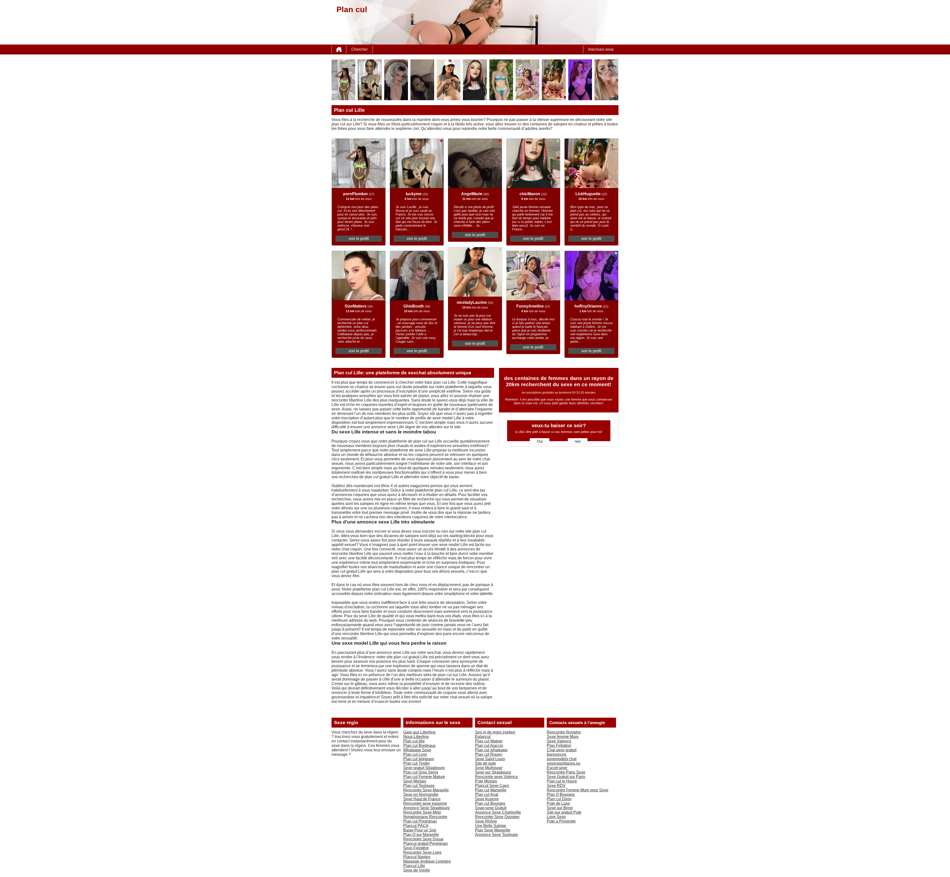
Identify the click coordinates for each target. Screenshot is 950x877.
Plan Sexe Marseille (492, 830)
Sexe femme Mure (563, 737)
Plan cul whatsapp (491, 750)
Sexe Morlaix (414, 781)
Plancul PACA (415, 826)
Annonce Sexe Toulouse (496, 834)
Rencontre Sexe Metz (422, 812)
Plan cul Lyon (415, 754)
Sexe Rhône (486, 821)
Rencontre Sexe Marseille (426, 790)
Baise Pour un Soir (419, 830)
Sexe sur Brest (559, 808)
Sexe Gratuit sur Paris (566, 777)
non (578, 441)
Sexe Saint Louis (490, 759)
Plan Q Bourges (561, 794)
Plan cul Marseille (490, 790)
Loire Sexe (556, 817)
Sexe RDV (556, 785)
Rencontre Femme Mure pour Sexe (577, 790)
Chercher (359, 49)
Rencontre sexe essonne (425, 803)
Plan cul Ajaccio (489, 745)
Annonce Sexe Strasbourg (426, 808)
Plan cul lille (414, 741)
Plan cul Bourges (490, 803)
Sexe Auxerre (487, 799)
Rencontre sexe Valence (496, 777)
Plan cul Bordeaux (419, 745)
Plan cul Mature (488, 741)
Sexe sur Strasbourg (493, 772)
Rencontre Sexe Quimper (497, 817)
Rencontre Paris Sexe (566, 772)
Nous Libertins (416, 737)
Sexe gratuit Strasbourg (424, 768)
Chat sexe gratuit (561, 750)
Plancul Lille (414, 866)
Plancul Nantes (416, 857)
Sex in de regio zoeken (495, 732)
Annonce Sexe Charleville (498, 812)
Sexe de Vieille (416, 870)
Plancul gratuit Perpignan (425, 843)
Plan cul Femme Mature (424, 777)
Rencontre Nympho (564, 732)
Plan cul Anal (486, 794)
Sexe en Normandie (420, 794)
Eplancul (483, 737)
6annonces (556, 754)
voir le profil (359, 239)
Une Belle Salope (490, 826)
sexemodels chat (561, 759)
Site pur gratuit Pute (564, 812)
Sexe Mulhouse (488, 768)
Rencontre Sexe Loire (422, 852)
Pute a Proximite (561, 821)
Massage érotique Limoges (427, 861)
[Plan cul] (339, 49)
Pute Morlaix (486, 781)
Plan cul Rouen (488, 754)
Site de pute (485, 763)
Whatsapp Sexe (417, 750)
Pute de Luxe (558, 803)
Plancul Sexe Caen (492, 785)
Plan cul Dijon (559, 799)
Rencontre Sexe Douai (423, 839)
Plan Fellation (559, 745)
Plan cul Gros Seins (420, 772)
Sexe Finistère (416, 848)
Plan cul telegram (418, 759)
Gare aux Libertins (419, 732)
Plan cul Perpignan (420, 821)
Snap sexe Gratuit (490, 808)
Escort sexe (557, 768)
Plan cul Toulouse (419, 785)
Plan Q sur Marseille (421, 834)
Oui (540, 441)
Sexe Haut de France (422, 799)
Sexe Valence (559, 741)
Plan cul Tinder (416, 763)
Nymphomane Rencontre (425, 817)
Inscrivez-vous (601, 49)
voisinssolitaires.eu (563, 763)
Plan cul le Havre (562, 781)
